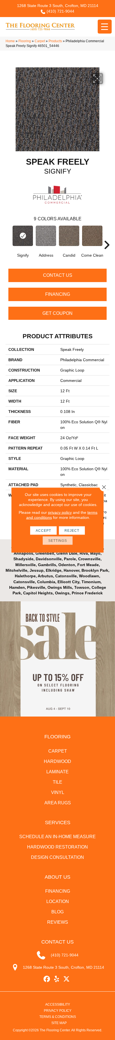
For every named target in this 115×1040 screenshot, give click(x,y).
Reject (71, 531)
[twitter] (67, 979)
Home (10, 41)
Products (55, 41)
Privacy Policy (57, 1010)
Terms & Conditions (57, 1016)
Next (106, 236)
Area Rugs (57, 802)
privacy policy (60, 512)
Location (57, 901)
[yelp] (57, 979)
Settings (57, 541)
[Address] (46, 235)
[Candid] (69, 235)
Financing (57, 294)
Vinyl (57, 792)
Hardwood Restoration (57, 847)
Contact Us (57, 275)
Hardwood (57, 761)
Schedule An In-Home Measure (57, 836)
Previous (8, 236)
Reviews (57, 922)
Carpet (40, 41)
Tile (57, 782)
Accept (43, 531)
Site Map (59, 1023)
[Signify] (22, 235)
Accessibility (57, 1004)
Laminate (57, 771)
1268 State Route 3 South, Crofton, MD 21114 (57, 5)
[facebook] (47, 979)
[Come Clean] (92, 235)
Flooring (24, 41)
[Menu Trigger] (105, 27)
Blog (57, 911)
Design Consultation (57, 857)
